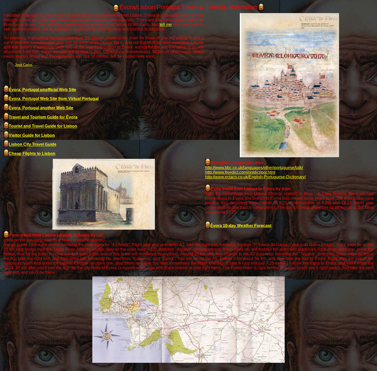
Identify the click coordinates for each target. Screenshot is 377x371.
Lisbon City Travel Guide (32, 144)
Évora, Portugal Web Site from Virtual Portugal (53, 99)
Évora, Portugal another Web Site (41, 108)
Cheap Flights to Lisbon (32, 154)
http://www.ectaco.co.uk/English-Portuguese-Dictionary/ (255, 177)
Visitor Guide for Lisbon (32, 135)
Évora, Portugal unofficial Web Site (42, 89)
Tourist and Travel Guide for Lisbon (43, 126)
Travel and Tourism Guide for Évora (43, 117)
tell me (166, 24)
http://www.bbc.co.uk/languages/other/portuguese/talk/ (254, 167)
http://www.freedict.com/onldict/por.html (240, 172)
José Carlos (24, 65)
